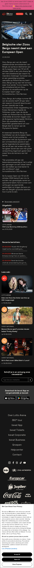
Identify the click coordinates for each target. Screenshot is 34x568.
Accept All (17, 554)
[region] (17, 536)
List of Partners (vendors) (9, 548)
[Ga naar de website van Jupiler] (17, 487)
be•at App (17, 425)
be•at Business (17, 439)
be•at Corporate (17, 434)
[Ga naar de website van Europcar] (17, 478)
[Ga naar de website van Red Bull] (28, 495)
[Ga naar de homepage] (7, 14)
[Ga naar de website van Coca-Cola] (12, 495)
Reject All (17, 559)
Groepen (17, 444)
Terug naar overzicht (12, 202)
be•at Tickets (17, 429)
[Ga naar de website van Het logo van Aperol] (11, 503)
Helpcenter (17, 449)
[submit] (30, 380)
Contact (17, 454)
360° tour (17, 420)
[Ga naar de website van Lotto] (6, 470)
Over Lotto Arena (17, 415)
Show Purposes (17, 564)
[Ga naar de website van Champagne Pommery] (25, 503)
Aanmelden (20, 14)
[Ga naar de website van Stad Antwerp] (21, 470)
